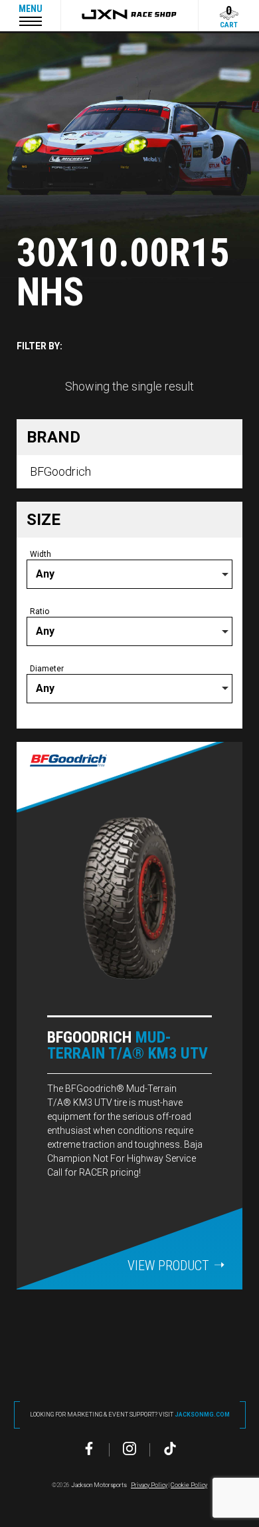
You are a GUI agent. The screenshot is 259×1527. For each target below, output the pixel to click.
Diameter (47, 668)
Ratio (39, 611)
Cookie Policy (189, 1485)
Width (40, 554)
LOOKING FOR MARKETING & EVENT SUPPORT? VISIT (130, 1414)
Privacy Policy (149, 1485)
